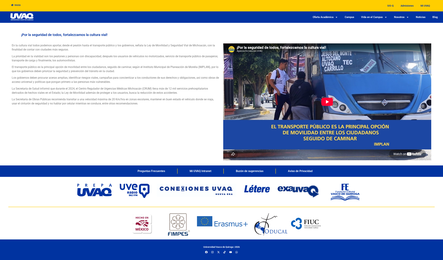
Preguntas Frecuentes (151, 171)
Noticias (421, 17)
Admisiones (407, 5)
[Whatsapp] (236, 252)
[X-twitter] (218, 252)
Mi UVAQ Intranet (200, 171)
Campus (349, 17)
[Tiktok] (224, 252)
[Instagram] (212, 252)
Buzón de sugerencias (249, 171)
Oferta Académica (323, 17)
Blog (435, 17)
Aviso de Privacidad (300, 171)
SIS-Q (390, 5)
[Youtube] (230, 252)
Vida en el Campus (372, 17)
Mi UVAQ (425, 5)
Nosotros (399, 17)
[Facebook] (206, 252)
